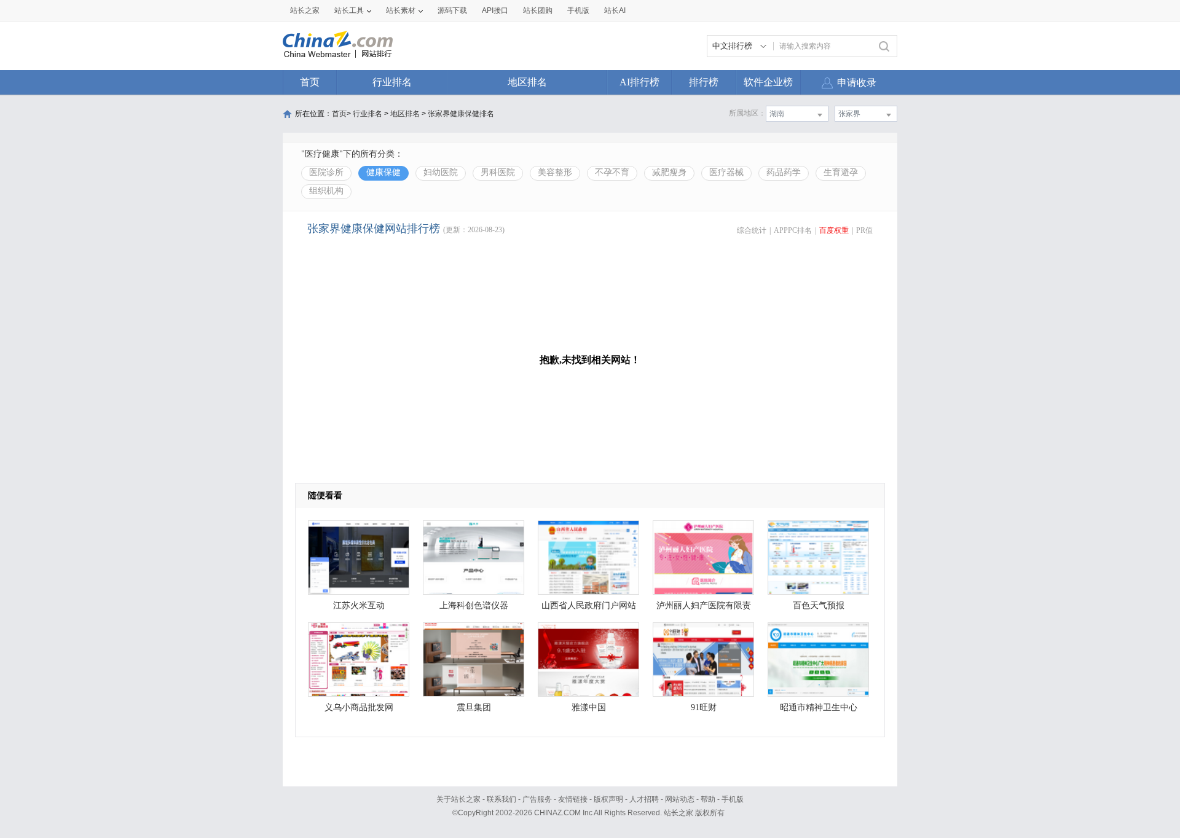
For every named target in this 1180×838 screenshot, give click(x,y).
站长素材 (400, 10)
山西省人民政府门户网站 (588, 605)
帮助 (708, 799)
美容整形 (555, 172)
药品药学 (783, 172)
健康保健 (383, 172)
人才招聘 (644, 799)
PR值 (864, 230)
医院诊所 (326, 172)
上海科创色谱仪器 (473, 605)
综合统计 (751, 230)
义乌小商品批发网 (358, 707)
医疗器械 (726, 172)
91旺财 (704, 707)
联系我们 (501, 799)
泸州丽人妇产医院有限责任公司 (703, 608)
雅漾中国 (589, 707)
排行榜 (703, 82)
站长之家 (305, 10)
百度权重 (834, 230)
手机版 (733, 799)
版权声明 (608, 799)
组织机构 (326, 190)
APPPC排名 (793, 230)
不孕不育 (612, 172)
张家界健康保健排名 (461, 113)
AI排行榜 (639, 82)
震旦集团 (474, 707)
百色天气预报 (818, 605)
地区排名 (527, 82)
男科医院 (498, 172)
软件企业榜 (768, 82)
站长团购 (538, 10)
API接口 (495, 10)
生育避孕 (841, 172)
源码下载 (452, 10)
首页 (310, 82)
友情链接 (573, 799)
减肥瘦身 (669, 172)
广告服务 (537, 799)
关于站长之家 (458, 799)
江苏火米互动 (359, 605)
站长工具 (349, 10)
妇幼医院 (440, 172)
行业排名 (392, 82)
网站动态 (679, 799)
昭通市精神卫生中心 (818, 707)
